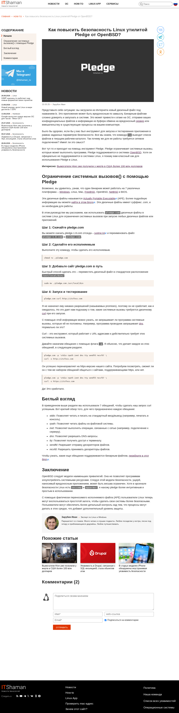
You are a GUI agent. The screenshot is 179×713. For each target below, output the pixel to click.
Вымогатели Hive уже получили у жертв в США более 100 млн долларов (16, 127)
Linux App (95, 4)
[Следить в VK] (32, 696)
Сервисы (112, 4)
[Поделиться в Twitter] (160, 44)
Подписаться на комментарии (122, 620)
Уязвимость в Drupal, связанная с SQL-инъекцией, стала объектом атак (18, 138)
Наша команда (152, 694)
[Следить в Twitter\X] (28, 696)
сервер (140, 121)
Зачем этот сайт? (76, 709)
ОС (66, 4)
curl (44, 313)
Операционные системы (158, 707)
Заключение (10, 53)
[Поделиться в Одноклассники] (160, 52)
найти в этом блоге (82, 202)
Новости (53, 4)
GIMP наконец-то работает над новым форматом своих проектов (16, 99)
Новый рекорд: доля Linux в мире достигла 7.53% (16, 108)
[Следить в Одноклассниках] (36, 696)
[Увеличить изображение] (98, 70)
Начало (7, 36)
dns (141, 323)
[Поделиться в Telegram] (160, 37)
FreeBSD (90, 192)
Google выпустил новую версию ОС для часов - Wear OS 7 (17, 117)
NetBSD (113, 192)
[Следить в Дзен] (39, 696)
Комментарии (11, 58)
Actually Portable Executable (99, 198)
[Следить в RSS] (17, 696)
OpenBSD (135, 152)
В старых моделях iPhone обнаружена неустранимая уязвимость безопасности (13, 148)
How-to (78, 4)
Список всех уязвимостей (159, 700)
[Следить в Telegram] (25, 696)
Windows (64, 192)
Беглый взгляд (11, 48)
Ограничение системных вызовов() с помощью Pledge (19, 42)
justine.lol (99, 233)
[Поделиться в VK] (160, 30)
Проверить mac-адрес (79, 703)
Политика (149, 687)
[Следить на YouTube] (21, 696)
